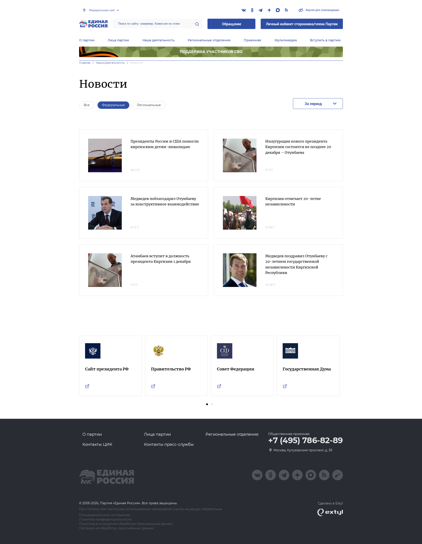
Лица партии (118, 40)
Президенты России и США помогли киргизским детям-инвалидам (165, 144)
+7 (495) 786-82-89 (305, 440)
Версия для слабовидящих (322, 10)
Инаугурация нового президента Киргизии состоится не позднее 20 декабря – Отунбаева (298, 147)
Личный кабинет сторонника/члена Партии (302, 24)
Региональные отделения (209, 40)
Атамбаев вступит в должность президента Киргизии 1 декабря (161, 259)
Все (87, 105)
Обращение (231, 24)
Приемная (252, 40)
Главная (85, 62)
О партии (87, 40)
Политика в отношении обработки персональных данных (126, 524)
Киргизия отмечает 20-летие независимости (293, 201)
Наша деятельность (158, 40)
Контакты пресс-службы (169, 444)
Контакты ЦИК (97, 444)
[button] (207, 404)
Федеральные (113, 105)
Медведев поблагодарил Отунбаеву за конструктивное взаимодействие (165, 201)
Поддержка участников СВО (211, 52)
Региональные (149, 105)
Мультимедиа (286, 40)
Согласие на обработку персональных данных (116, 528)
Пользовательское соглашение (104, 515)
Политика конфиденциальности (105, 519)
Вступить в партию (325, 40)
